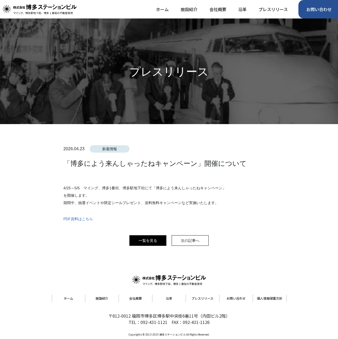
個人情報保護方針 (269, 298)
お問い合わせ (236, 298)
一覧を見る (148, 240)
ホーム (68, 298)
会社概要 (135, 298)
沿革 (169, 298)
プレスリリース (202, 298)
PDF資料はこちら (78, 219)
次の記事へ (190, 240)
